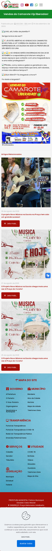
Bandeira (31, 394)
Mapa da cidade (34, 406)
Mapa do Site (33, 476)
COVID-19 (31, 452)
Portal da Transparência (16, 426)
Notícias (31, 456)
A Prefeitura (11, 394)
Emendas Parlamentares (16, 438)
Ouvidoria (31, 468)
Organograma (12, 406)
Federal (9, 485)
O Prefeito (10, 398)
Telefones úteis (34, 410)
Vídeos (30, 460)
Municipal (10, 477)
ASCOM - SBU (22, 23)
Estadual (9, 481)
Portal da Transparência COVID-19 (20, 430)
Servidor (9, 456)
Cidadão (9, 452)
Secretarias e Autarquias (11, 411)
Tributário (10, 460)
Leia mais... (26, 537)
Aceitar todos (26, 543)
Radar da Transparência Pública (19, 434)
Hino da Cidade (34, 398)
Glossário (31, 464)
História (31, 402)
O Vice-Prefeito (12, 402)
